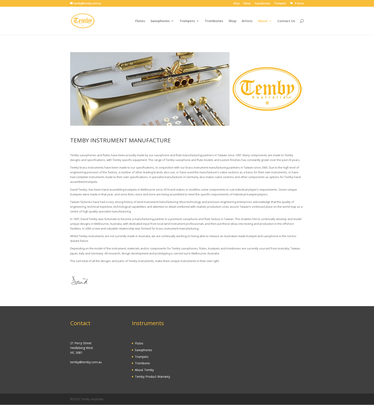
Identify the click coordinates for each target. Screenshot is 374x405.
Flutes (247, 3)
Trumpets (280, 3)
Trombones (214, 21)
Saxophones (262, 3)
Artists (247, 21)
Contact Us (286, 21)
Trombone (142, 363)
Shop (236, 3)
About (263, 21)
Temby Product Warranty (152, 376)
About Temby (144, 370)
